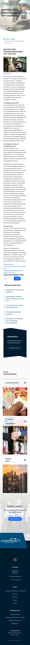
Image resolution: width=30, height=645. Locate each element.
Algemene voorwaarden (14, 633)
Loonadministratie (12, 383)
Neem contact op (15, 519)
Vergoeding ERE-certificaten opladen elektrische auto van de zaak (15, 298)
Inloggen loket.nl (15, 614)
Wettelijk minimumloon (15, 620)
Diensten (15, 597)
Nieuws (13, 39)
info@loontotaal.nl (16, 576)
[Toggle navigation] (26, 3)
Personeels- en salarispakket (10, 421)
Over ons (15, 594)
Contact (15, 603)
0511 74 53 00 (16, 580)
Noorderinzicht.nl (17, 640)
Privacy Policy (14, 635)
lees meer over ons (14, 348)
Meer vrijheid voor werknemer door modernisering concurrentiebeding (14, 321)
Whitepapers (15, 623)
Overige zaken (8, 460)
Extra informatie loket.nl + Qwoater (15, 617)
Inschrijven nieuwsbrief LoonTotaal (15, 591)
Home (7, 39)
